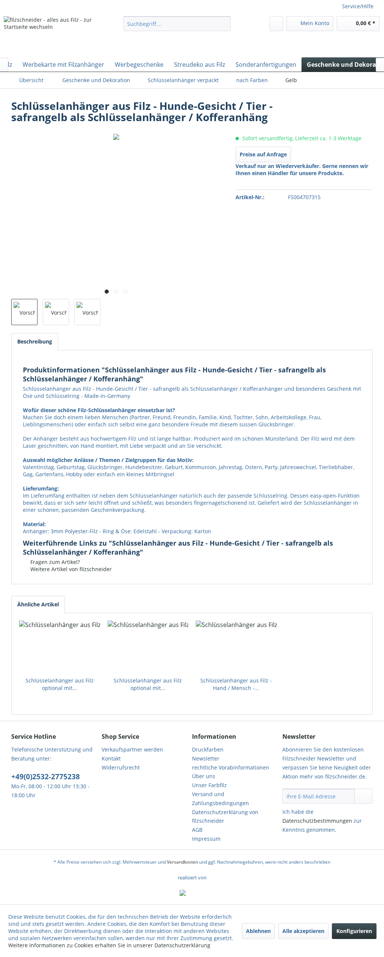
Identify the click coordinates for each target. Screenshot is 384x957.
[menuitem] (177, 23)
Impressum (206, 838)
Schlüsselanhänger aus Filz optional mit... (60, 684)
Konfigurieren (354, 930)
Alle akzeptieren (303, 930)
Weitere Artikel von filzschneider (70, 569)
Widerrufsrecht (121, 767)
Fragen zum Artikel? (54, 562)
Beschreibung (34, 341)
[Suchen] (224, 23)
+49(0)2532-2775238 (45, 777)
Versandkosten (182, 862)
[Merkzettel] (276, 23)
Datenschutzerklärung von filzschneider (225, 816)
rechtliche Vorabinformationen (230, 767)
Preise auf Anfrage (263, 154)
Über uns (203, 776)
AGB (197, 829)
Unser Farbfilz (209, 785)
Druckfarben (208, 749)
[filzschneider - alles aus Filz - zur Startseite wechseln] (49, 35)
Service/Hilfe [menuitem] (357, 6)
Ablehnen (258, 930)
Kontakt (111, 758)
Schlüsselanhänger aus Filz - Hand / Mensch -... (236, 684)
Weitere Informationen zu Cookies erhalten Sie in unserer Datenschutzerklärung (109, 945)
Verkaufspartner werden (132, 749)
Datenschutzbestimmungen (317, 820)
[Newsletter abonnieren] (363, 796)
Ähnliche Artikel (38, 604)
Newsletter (205, 758)
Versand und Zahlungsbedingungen (220, 798)
